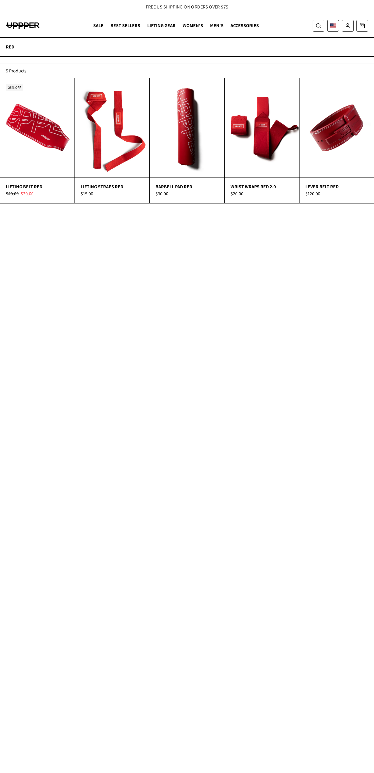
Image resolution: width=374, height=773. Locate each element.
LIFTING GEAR (161, 25)
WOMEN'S (193, 25)
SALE (98, 25)
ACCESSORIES (245, 25)
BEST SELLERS (125, 25)
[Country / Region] (333, 26)
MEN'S (217, 25)
